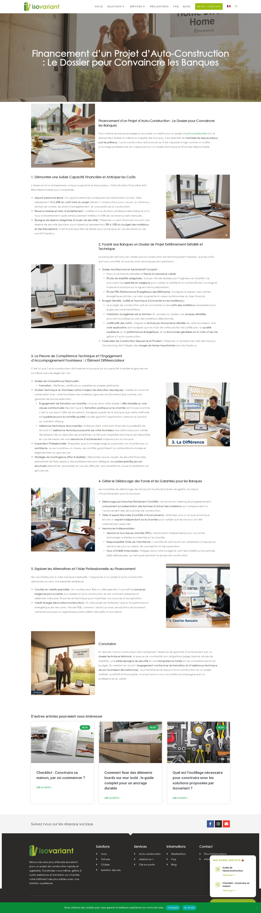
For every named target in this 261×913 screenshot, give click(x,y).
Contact (206, 846)
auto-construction (196, 133)
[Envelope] (226, 823)
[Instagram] (218, 823)
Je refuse (189, 907)
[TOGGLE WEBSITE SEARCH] (236, 6)
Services (140, 846)
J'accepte (172, 907)
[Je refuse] (256, 907)
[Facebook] (210, 823)
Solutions (103, 846)
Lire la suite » (44, 787)
